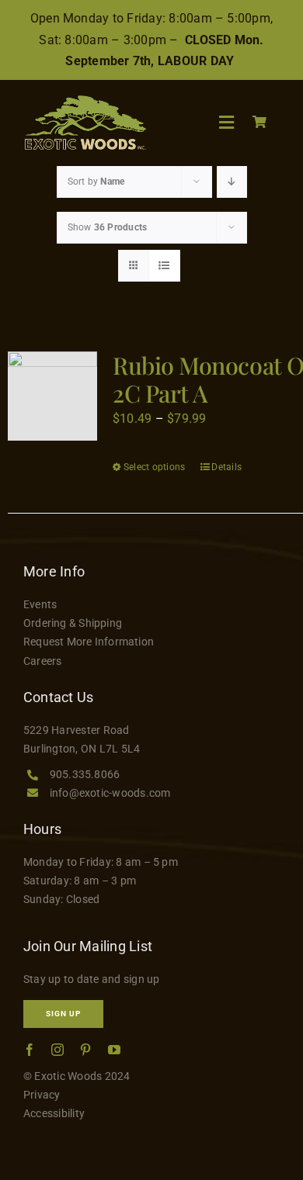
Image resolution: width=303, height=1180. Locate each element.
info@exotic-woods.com (110, 793)
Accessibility (54, 1113)
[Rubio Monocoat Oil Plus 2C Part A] (52, 396)
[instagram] (57, 1049)
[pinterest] (85, 1049)
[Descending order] (232, 182)
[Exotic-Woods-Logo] (84, 101)
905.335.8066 (85, 774)
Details (226, 467)
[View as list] (164, 266)
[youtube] (114, 1049)
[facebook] (29, 1049)
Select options (154, 467)
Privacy (42, 1094)
